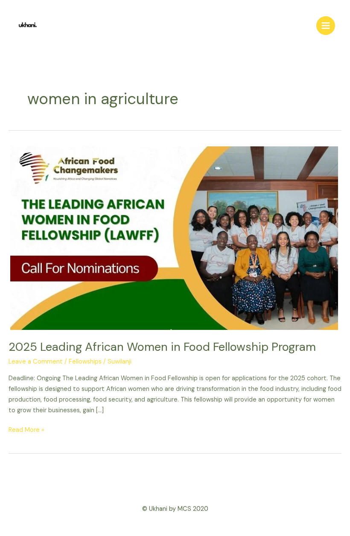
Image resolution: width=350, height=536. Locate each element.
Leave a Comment (36, 362)
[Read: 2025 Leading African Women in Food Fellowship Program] (173, 238)
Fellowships (85, 362)
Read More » (26, 429)
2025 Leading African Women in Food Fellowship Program (162, 346)
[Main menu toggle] (325, 25)
